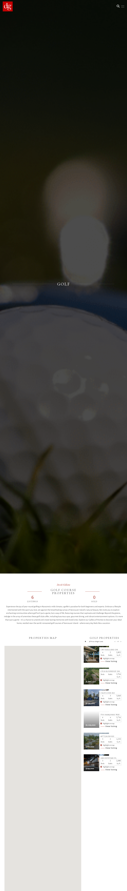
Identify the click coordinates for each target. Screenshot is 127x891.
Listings (32, 601)
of (118, 641)
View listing (111, 661)
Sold (94, 601)
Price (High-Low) (97, 641)
